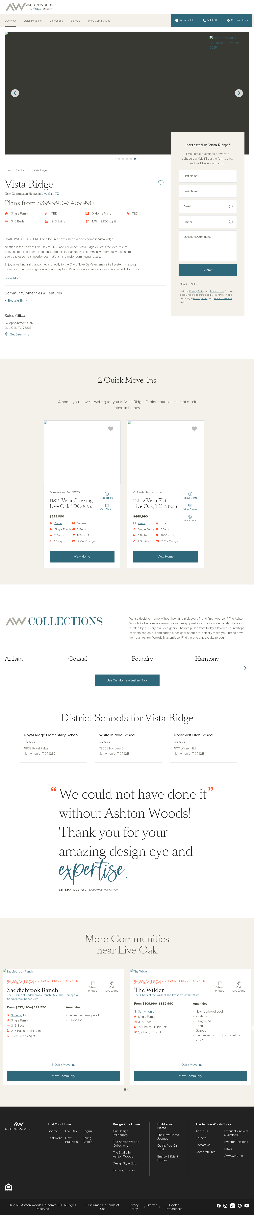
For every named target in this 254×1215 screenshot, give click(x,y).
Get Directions (19, 334)
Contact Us (203, 1145)
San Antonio (23, 170)
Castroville (55, 1138)
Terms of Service (223, 298)
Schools (75, 21)
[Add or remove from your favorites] (111, 428)
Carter (58, 523)
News (228, 1148)
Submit (208, 270)
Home (8, 170)
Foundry (142, 659)
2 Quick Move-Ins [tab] (127, 380)
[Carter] (82, 452)
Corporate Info (206, 1152)
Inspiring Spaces (124, 1170)
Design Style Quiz (125, 1163)
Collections (56, 21)
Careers (201, 1138)
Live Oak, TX (50, 193)
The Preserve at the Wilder (183, 995)
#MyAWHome (233, 1155)
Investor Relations (236, 1141)
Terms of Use (217, 291)
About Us (202, 1131)
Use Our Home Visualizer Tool (127, 680)
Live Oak (71, 1131)
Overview (10, 21)
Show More (12, 278)
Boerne (53, 1131)
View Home (82, 556)
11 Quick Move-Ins (190, 1064)
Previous (15, 93)
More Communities (99, 21)
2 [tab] (128, 1089)
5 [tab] (115, 159)
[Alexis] (165, 452)
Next (239, 93)
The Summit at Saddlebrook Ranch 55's (32, 995)
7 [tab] (123, 159)
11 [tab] (139, 159)
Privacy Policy (196, 291)
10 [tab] (135, 159)
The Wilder (149, 990)
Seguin (87, 1131)
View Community (63, 1076)
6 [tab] (119, 159)
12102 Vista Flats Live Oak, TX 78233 (155, 503)
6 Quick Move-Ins (63, 1064)
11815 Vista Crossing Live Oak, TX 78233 (71, 503)
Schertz (16, 1015)
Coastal (77, 659)
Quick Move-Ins (33, 21)
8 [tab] (127, 159)
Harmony (207, 659)
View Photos (92, 989)
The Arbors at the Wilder (149, 995)
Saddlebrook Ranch (32, 990)
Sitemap (151, 1205)
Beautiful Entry (17, 300)
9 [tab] (131, 159)
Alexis (141, 523)
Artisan (14, 659)
